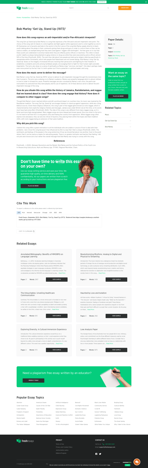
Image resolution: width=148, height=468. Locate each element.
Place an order (33, 186)
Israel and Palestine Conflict (64, 415)
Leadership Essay (80, 415)
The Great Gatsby (119, 421)
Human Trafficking (100, 412)
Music (116, 58)
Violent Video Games (81, 424)
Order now (125, 8)
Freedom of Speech (23, 412)
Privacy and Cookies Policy (64, 447)
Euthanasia (98, 421)
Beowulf (77, 402)
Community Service (101, 405)
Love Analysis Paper (89, 329)
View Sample (57, 279)
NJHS (57, 418)
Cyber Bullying (21, 409)
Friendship (39, 412)
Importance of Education (44, 415)
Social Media (79, 421)
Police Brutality (79, 418)
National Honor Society (43, 418)
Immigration (20, 415)
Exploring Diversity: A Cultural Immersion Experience (44, 329)
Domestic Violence (80, 409)
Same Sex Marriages (42, 421)
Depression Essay (61, 409)
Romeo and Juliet (22, 421)
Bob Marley (116, 55)
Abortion (19, 402)
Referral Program (61, 453)
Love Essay (117, 415)
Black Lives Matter (100, 402)
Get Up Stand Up (111, 121)
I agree (127, 465)
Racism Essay (118, 418)
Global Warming (60, 412)
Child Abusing (60, 405)
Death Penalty (40, 409)
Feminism (117, 409)
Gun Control (79, 412)
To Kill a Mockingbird (62, 424)
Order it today (33, 380)
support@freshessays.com (107, 447)
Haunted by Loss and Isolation (93, 293)
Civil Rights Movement (82, 405)
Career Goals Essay (22, 405)
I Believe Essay (118, 412)
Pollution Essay (99, 418)
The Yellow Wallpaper (23, 424)
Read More (62, 273)
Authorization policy (62, 450)
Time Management (42, 424)
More (108, 465)
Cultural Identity (119, 405)
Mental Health (21, 418)
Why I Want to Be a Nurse (122, 424)
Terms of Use (60, 444)
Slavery (58, 421)
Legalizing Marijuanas (101, 415)
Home (19, 17)
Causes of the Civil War (43, 405)
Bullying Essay (118, 402)
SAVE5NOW (102, 2)
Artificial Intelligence (62, 402)
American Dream (41, 402)
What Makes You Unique (102, 424)
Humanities (26, 17)
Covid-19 (97, 409)
